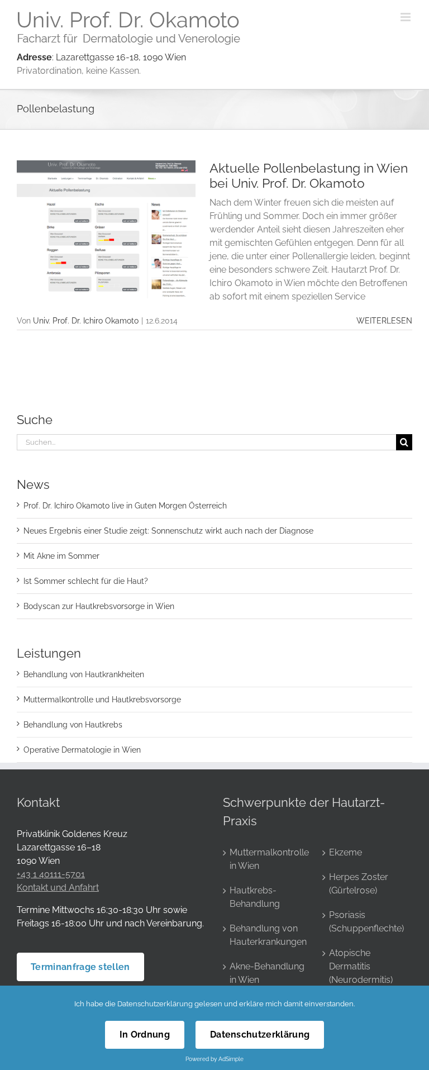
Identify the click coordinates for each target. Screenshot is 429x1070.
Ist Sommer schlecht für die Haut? (85, 581)
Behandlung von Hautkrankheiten (83, 674)
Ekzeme (345, 852)
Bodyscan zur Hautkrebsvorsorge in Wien (98, 606)
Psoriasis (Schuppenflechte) (366, 922)
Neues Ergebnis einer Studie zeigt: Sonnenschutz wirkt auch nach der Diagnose (168, 530)
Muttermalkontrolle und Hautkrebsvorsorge (102, 699)
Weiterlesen (384, 320)
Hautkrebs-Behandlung (255, 897)
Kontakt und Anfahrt (58, 887)
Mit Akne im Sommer (61, 555)
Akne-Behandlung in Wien (267, 973)
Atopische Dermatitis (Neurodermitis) (361, 966)
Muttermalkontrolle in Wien (269, 859)
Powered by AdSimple (214, 1058)
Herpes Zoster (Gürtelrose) (358, 884)
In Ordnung (145, 1034)
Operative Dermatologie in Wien (82, 749)
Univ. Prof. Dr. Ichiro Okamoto (86, 320)
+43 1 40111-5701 (51, 874)
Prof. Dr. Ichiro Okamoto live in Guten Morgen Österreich (125, 505)
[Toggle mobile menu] (406, 17)
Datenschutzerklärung (155, 1004)
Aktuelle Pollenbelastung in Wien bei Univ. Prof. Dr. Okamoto (308, 175)
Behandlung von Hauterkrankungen (268, 935)
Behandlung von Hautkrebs (72, 724)
